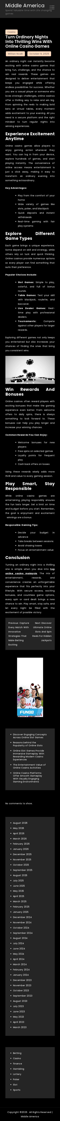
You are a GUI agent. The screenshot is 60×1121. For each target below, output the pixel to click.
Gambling (18, 1068)
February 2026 (21, 843)
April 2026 (18, 833)
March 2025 (20, 901)
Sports (16, 1089)
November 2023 (22, 985)
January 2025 (21, 912)
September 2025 (22, 870)
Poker (16, 1079)
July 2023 (18, 1006)
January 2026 (21, 849)
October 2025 (21, 864)
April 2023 (18, 1022)
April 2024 (19, 959)
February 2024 (21, 969)
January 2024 (21, 974)
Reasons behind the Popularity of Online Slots (28, 744)
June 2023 (19, 1011)
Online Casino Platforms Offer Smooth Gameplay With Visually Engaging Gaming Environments (27, 777)
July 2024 (18, 943)
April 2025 (18, 896)
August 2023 (20, 1001)
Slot (15, 1084)
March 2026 (20, 838)
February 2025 (21, 906)
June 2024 (19, 948)
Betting (17, 1053)
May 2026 (18, 828)
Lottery (17, 1074)
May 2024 (18, 953)
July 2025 (18, 880)
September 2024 (23, 933)
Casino (11, 32)
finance (17, 1063)
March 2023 (20, 1027)
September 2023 (22, 995)
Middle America (25, 5)
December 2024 (22, 917)
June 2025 (19, 885)
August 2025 (20, 875)
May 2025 (18, 891)
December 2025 (22, 854)
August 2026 (20, 822)
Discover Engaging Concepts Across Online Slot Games (30, 736)
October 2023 (21, 990)
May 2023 (18, 1016)
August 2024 (20, 938)
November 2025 (22, 859)
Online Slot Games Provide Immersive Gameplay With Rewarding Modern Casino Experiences (28, 755)
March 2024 (20, 964)
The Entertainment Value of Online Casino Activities (29, 766)
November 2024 (22, 922)
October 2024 (21, 927)
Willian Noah (15, 53)
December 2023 (22, 980)
